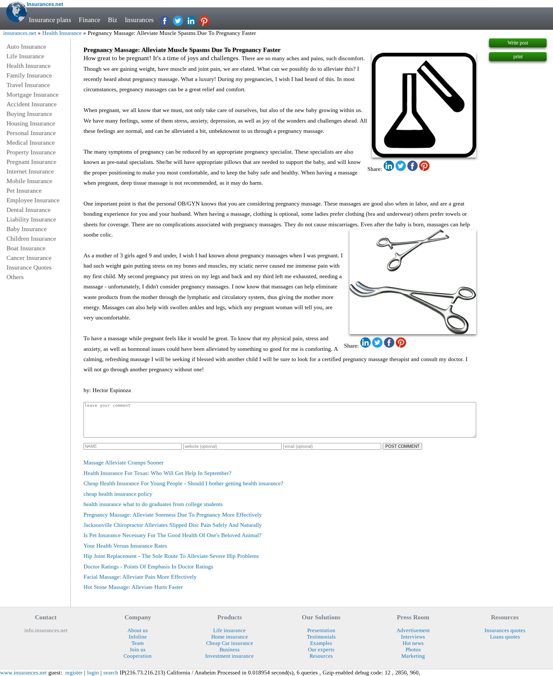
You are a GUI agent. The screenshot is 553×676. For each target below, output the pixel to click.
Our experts (321, 650)
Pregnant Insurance (31, 161)
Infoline (138, 637)
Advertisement (413, 630)
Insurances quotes (505, 630)
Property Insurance (31, 152)
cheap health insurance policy (118, 494)
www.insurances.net (23, 672)
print (518, 56)
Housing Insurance (30, 123)
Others (15, 276)
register (74, 672)
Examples (321, 643)
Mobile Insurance (29, 180)
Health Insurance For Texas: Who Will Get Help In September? (157, 473)
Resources (321, 656)
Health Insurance (62, 33)
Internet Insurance (30, 171)
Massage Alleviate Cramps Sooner (124, 462)
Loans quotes (505, 637)
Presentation (321, 630)
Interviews (413, 637)
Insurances (139, 19)
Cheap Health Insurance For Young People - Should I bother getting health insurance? (183, 483)
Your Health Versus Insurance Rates (125, 546)
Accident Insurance (31, 104)
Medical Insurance (30, 142)
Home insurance (229, 637)
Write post (518, 42)
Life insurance (229, 630)
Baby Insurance (26, 228)
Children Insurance (31, 238)
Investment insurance (229, 656)
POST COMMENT (402, 446)
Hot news (413, 643)
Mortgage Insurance (32, 94)
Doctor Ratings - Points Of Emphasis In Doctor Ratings (148, 566)
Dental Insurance (28, 209)
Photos (413, 650)
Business (230, 650)
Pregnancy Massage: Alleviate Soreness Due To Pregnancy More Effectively (173, 514)
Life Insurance (25, 56)
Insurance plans (50, 19)
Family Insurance (29, 75)
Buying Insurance (29, 113)
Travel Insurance (28, 84)
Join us (138, 650)
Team (138, 643)
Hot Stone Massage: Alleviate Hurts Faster (133, 587)
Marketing (413, 656)
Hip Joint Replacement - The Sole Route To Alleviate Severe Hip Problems (171, 556)
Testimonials (321, 637)
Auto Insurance (26, 46)
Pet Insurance (24, 190)
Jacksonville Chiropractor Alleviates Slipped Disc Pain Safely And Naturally (173, 525)
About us (137, 630)
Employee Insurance (33, 200)
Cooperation (138, 656)
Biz (112, 19)
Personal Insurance (31, 132)
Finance (89, 19)
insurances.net (19, 33)
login (93, 672)
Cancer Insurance (29, 257)
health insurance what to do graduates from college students (153, 504)
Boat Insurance (25, 248)
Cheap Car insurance (229, 643)
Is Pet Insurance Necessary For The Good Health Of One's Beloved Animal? (172, 535)
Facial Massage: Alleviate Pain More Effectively (140, 577)
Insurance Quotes (29, 267)
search (110, 672)
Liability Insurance (31, 219)
